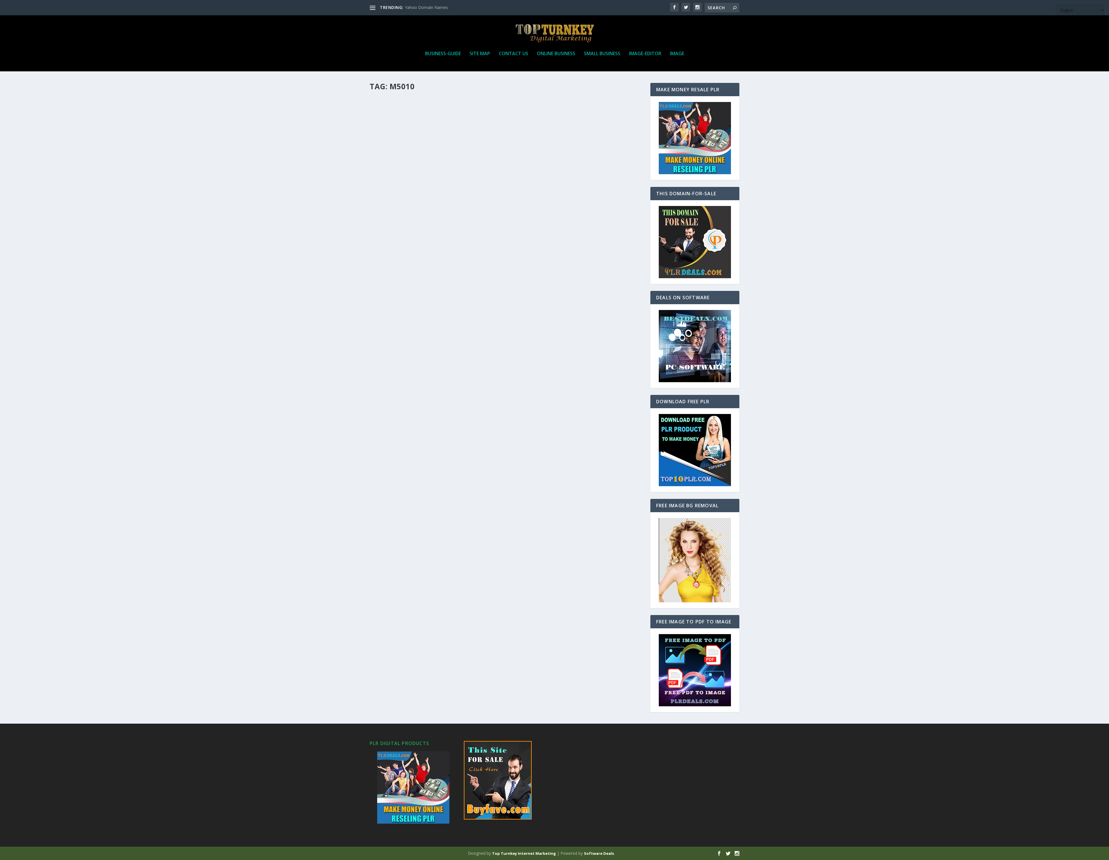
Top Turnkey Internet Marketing (524, 853)
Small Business (602, 54)
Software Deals (599, 853)
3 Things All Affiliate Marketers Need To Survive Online (450, 151)
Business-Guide (443, 54)
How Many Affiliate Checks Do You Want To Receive (444, 103)
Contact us (513, 54)
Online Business (556, 54)
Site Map (480, 54)
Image (677, 54)
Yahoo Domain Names (426, 7)
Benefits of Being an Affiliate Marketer (428, 248)
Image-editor (645, 54)
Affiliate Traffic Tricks (406, 297)
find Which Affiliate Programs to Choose (431, 200)
